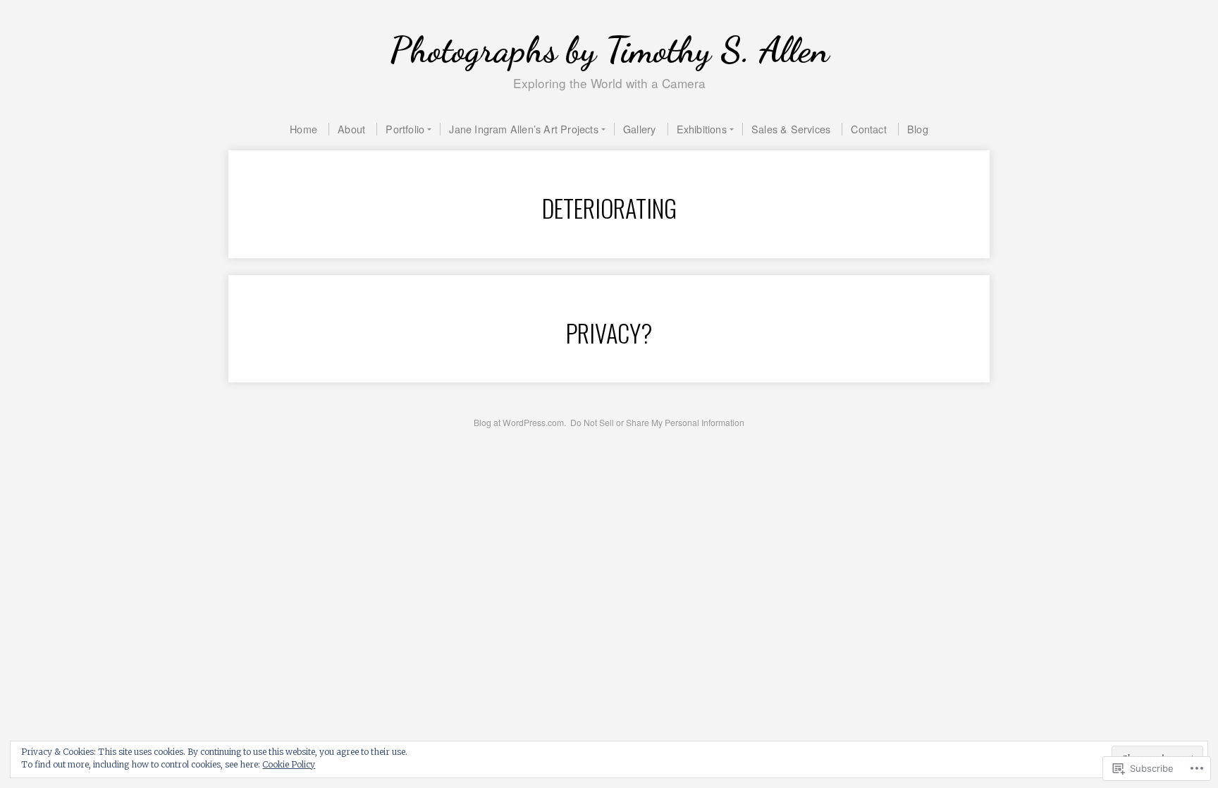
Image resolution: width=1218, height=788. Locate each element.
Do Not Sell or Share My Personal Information (657, 422)
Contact (868, 129)
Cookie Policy (288, 764)
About (351, 129)
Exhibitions (702, 129)
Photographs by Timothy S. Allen (609, 50)
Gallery (639, 129)
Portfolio (405, 129)
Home (303, 129)
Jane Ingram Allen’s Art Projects (523, 129)
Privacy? (609, 333)
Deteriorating (609, 208)
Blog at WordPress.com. (520, 422)
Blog (917, 129)
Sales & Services (790, 129)
